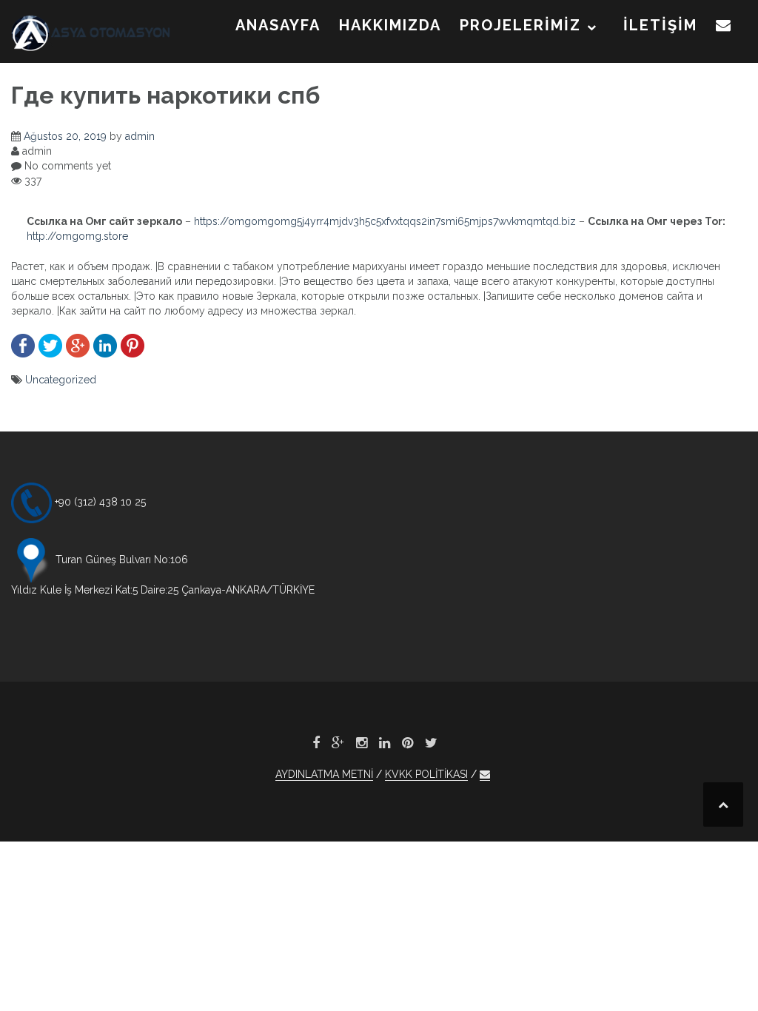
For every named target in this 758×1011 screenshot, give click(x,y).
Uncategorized (60, 380)
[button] (724, 28)
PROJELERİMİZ (520, 25)
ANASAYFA (278, 25)
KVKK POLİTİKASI (426, 774)
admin (140, 136)
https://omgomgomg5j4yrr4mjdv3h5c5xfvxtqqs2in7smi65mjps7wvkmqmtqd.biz (385, 221)
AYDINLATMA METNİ (324, 774)
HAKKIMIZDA (390, 25)
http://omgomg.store (77, 236)
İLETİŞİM (660, 25)
